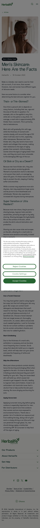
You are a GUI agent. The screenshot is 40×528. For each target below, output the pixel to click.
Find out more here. (28, 256)
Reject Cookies (19, 267)
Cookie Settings (19, 274)
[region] (20, 264)
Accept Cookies (20, 281)
